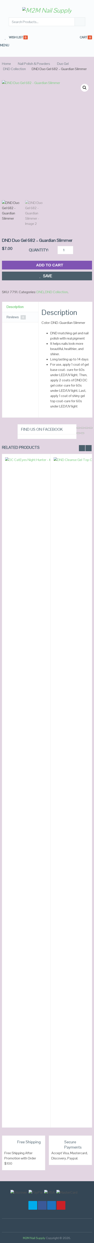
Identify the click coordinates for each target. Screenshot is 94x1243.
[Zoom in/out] (78, 428)
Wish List (16, 37)
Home (6, 63)
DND (40, 292)
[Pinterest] (61, 1205)
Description (15, 306)
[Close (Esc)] (90, 428)
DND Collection (14, 69)
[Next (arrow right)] (82, 433)
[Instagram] (32, 1205)
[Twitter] (51, 1205)
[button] (85, 88)
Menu (4, 45)
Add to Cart (49, 265)
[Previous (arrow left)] (78, 433)
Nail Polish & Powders (34, 63)
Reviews (15, 317)
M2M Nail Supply (34, 1238)
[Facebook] (42, 1205)
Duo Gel (63, 63)
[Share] (86, 428)
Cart (83, 37)
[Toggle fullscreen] (82, 428)
